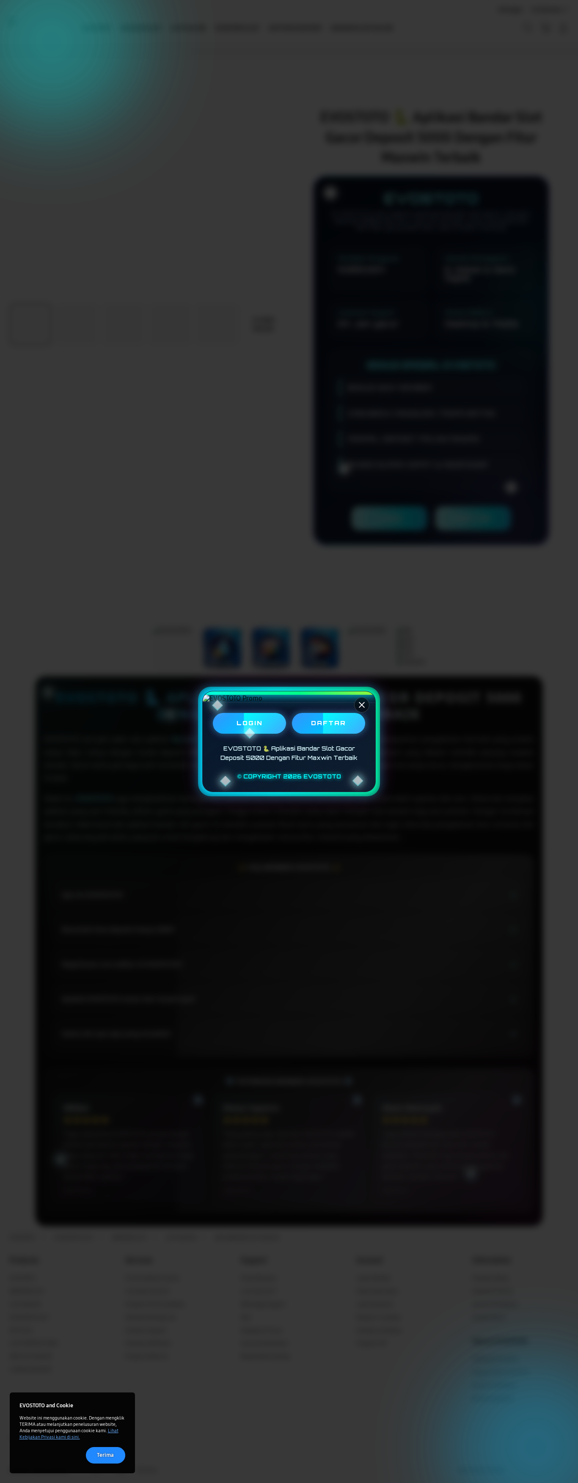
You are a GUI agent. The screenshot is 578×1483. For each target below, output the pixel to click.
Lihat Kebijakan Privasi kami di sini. (68, 1434)
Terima (105, 1455)
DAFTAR (328, 722)
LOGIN (250, 722)
